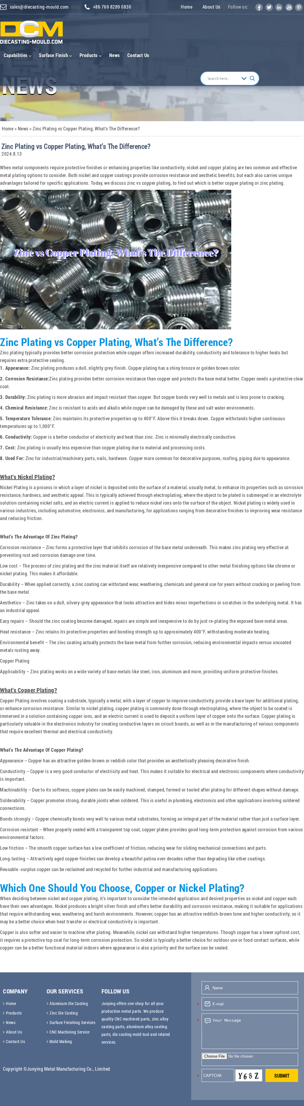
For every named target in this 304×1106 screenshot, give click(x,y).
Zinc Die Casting (64, 1013)
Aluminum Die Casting (69, 1003)
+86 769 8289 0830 (112, 7)
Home (186, 7)
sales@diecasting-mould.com (39, 7)
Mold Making (61, 1041)
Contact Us (138, 55)
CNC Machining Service (70, 1032)
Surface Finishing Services (72, 1022)
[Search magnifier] (252, 78)
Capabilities (16, 55)
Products (89, 55)
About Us (211, 7)
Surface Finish (53, 55)
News (114, 55)
